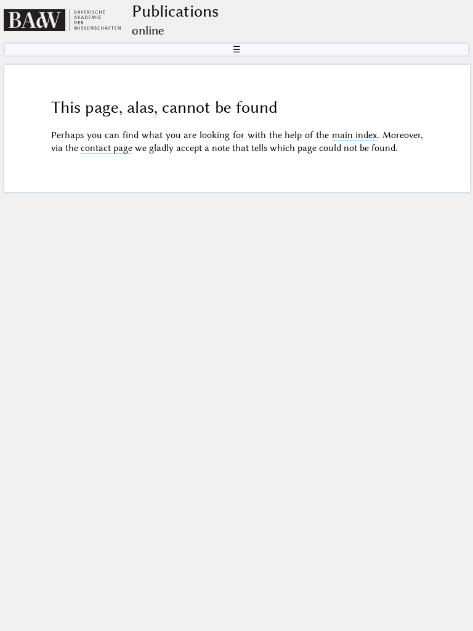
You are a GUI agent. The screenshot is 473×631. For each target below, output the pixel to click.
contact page (106, 147)
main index (355, 134)
